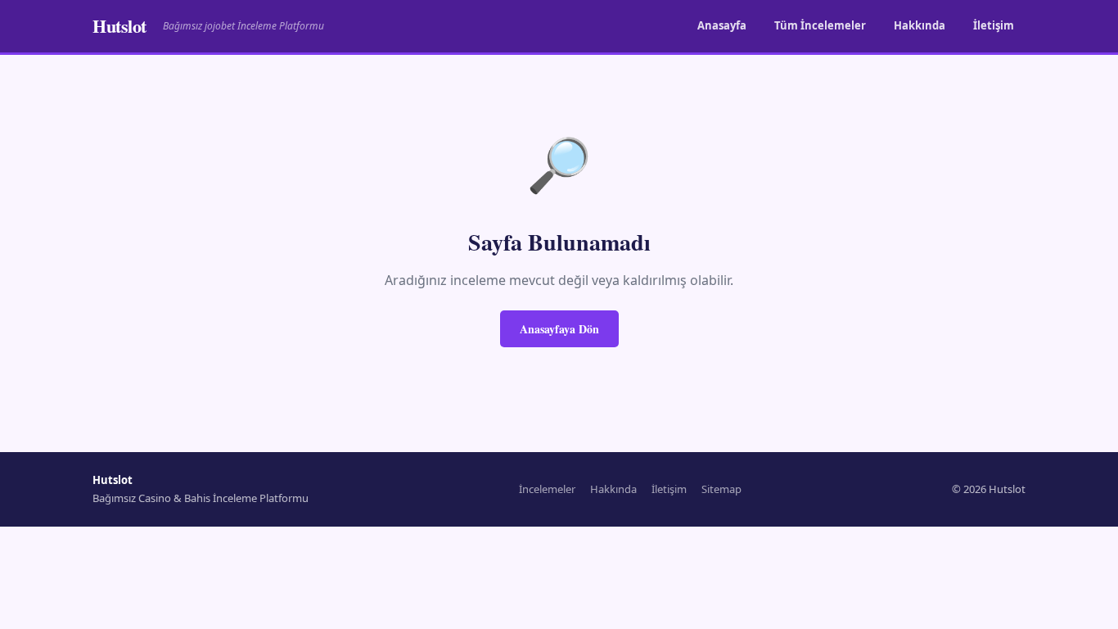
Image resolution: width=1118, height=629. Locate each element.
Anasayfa (721, 25)
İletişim (993, 25)
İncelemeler (547, 489)
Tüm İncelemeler (820, 25)
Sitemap (721, 489)
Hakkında (919, 25)
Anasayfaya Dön (559, 328)
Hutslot (119, 25)
